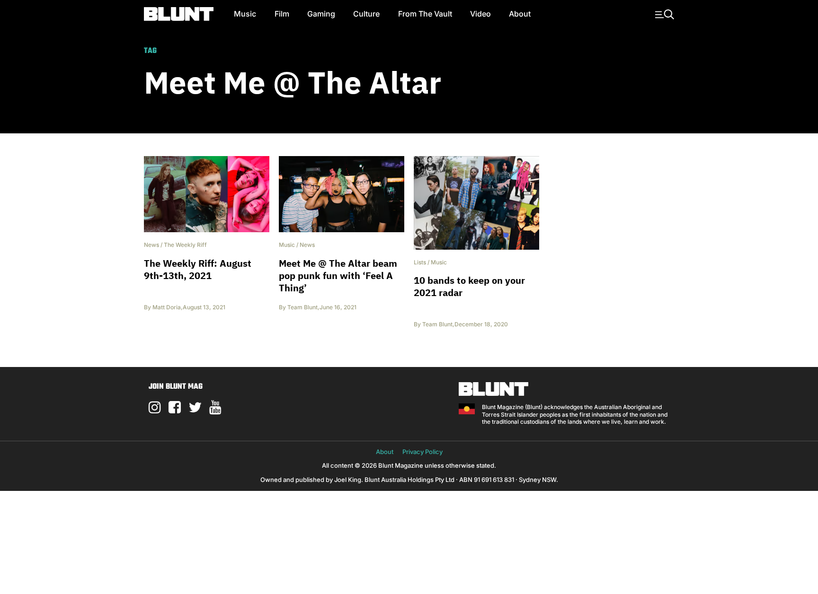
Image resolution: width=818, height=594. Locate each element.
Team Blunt (302, 307)
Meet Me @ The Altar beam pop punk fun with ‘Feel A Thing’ (338, 275)
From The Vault (425, 13)
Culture (366, 13)
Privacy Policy (422, 451)
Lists (420, 262)
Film (282, 13)
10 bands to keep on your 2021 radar (469, 286)
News (151, 244)
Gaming (321, 13)
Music (245, 13)
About (520, 13)
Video (480, 13)
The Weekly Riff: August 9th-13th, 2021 (197, 269)
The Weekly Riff (185, 244)
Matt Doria (166, 307)
